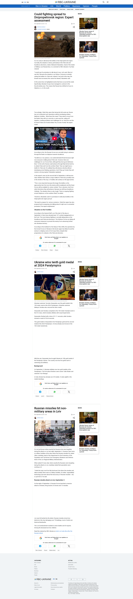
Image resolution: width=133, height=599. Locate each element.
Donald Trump (70, 9)
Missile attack (52, 550)
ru (28, 2)
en (25, 2)
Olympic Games (49, 396)
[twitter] (77, 579)
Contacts (53, 589)
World (58, 6)
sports (42, 396)
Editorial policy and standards (57, 583)
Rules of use (37, 585)
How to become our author (57, 587)
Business (76, 6)
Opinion (86, 6)
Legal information (38, 587)
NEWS (80, 14)
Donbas (37, 250)
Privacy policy (54, 585)
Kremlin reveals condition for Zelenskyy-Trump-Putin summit (87, 56)
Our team (36, 589)
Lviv (58, 550)
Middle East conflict (53, 9)
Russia (56, 250)
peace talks (62, 9)
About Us (36, 583)
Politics (67, 6)
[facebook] (71, 579)
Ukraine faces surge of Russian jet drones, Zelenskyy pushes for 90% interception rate (87, 34)
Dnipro (51, 250)
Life (51, 6)
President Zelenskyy (79, 9)
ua (22, 2)
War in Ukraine (42, 6)
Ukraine (37, 396)
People (95, 6)
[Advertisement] (54, 100)
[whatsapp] (83, 579)
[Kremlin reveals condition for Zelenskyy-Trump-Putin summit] (88, 47)
